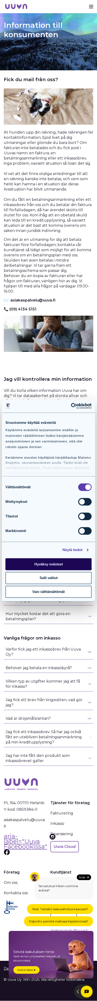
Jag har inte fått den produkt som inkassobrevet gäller (38, 758)
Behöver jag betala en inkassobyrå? (39, 668)
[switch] (85, 501)
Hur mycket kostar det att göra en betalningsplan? (38, 616)
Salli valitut (49, 578)
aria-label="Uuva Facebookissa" (25, 842)
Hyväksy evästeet (48, 564)
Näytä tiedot (72, 550)
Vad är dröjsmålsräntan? (28, 718)
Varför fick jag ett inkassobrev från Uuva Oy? (43, 652)
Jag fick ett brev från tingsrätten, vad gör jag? (44, 702)
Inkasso (57, 823)
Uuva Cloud (65, 846)
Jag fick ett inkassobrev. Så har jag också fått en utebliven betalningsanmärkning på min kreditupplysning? (44, 737)
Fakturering (61, 813)
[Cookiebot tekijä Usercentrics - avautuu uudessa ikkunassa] (71, 406)
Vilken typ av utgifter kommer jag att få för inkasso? (43, 684)
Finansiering (61, 834)
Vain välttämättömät (48, 592)
